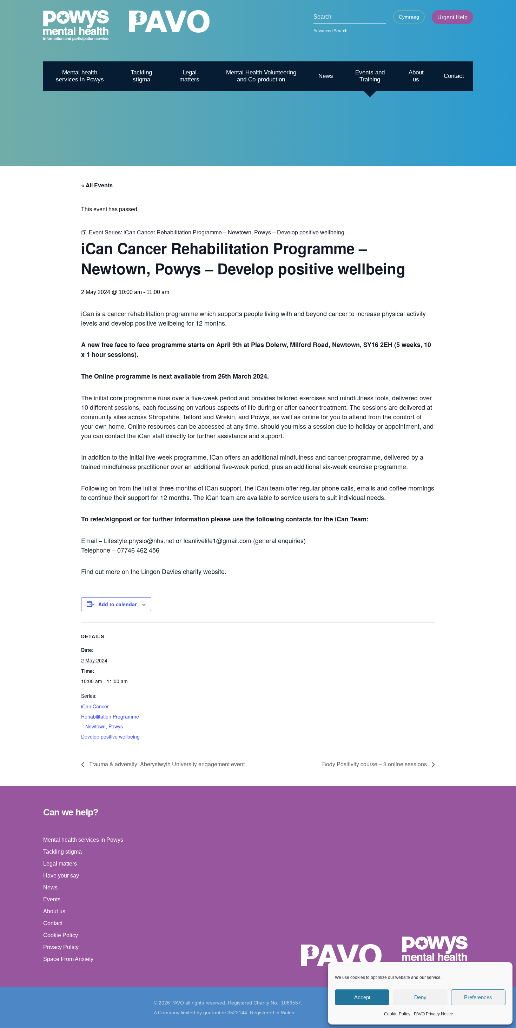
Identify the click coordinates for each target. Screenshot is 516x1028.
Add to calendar (117, 604)
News (325, 76)
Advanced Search (330, 30)
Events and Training (370, 76)
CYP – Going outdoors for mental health (396, 154)
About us (416, 76)
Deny (420, 997)
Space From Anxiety (68, 959)
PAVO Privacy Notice (433, 1014)
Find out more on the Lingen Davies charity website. (153, 571)
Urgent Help (452, 17)
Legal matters (189, 76)
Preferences (478, 997)
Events (51, 899)
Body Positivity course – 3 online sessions (375, 764)
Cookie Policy (397, 1014)
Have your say (61, 876)
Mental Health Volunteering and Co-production (261, 76)
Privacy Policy (61, 947)
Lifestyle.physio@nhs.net (139, 540)
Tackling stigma (141, 76)
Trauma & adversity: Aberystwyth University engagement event (166, 764)
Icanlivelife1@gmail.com (217, 540)
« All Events (97, 185)
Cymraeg (409, 17)
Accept (362, 997)
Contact (454, 76)
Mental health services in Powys (80, 76)
